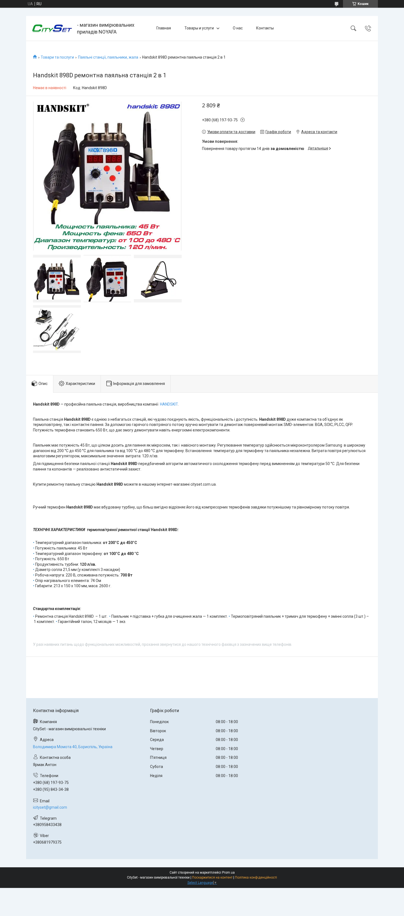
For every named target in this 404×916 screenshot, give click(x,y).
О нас (238, 28)
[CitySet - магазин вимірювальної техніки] (52, 28)
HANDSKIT (169, 404)
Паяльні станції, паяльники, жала (108, 57)
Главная (163, 28)
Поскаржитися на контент (212, 877)
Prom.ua (228, 872)
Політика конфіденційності (256, 877)
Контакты (265, 28)
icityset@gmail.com (50, 807)
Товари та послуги (57, 57)
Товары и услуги (199, 28)
